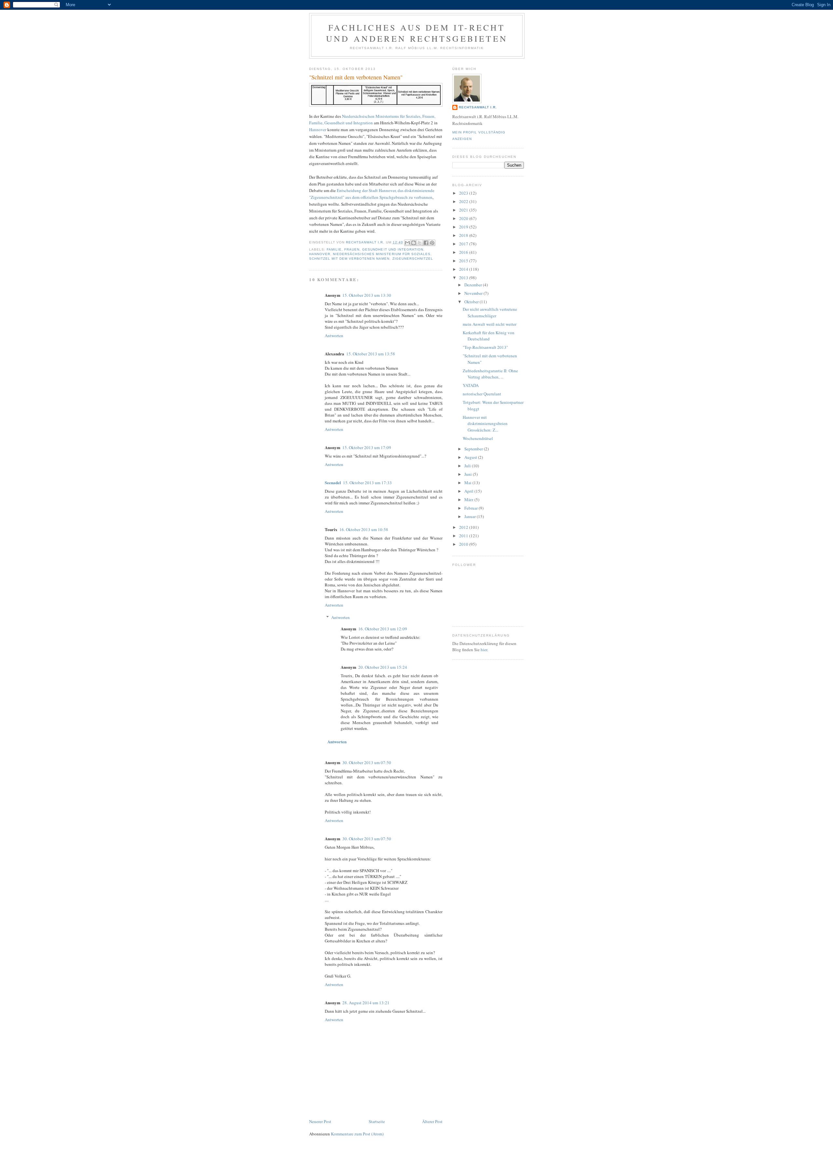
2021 (464, 210)
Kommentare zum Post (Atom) (357, 1134)
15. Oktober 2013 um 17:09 (366, 447)
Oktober (472, 302)
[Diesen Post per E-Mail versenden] (407, 243)
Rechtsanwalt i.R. (478, 107)
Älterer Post (432, 1121)
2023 (464, 193)
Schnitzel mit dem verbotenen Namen (349, 258)
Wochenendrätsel (478, 438)
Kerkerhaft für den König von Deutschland (488, 336)
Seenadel (333, 482)
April (469, 491)
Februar (471, 508)
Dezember (473, 285)
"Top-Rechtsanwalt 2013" (485, 347)
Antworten (334, 335)
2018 (464, 235)
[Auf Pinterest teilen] (432, 243)
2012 (464, 527)
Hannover (317, 129)
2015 (464, 261)
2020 (464, 218)
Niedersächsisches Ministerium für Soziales (381, 254)
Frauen (352, 249)
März (469, 499)
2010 (464, 544)
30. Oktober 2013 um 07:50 (366, 762)
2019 (464, 227)
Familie (334, 249)
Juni (468, 474)
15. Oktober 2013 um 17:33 (367, 483)
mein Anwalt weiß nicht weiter (489, 324)
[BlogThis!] (413, 243)
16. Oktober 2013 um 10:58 (363, 529)
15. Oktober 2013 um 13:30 (366, 295)
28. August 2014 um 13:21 (365, 1003)
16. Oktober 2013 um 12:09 (382, 629)
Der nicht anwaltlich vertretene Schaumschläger (490, 312)
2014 (464, 269)
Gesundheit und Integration (392, 249)
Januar (470, 516)
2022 (464, 201)
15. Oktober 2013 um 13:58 (370, 354)
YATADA (471, 385)
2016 (464, 252)
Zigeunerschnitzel (412, 258)
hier (484, 649)
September (474, 449)
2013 (464, 278)
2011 (464, 536)
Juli (468, 466)
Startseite (377, 1121)
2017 (464, 244)
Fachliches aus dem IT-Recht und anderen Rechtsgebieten (417, 33)
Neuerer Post (320, 1121)
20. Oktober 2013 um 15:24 (382, 667)
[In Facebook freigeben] (426, 243)
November (474, 293)
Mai (468, 483)
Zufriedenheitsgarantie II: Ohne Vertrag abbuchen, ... (490, 374)
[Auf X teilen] (419, 243)
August (471, 457)
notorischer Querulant (482, 394)
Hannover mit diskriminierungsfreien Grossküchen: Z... (485, 423)
